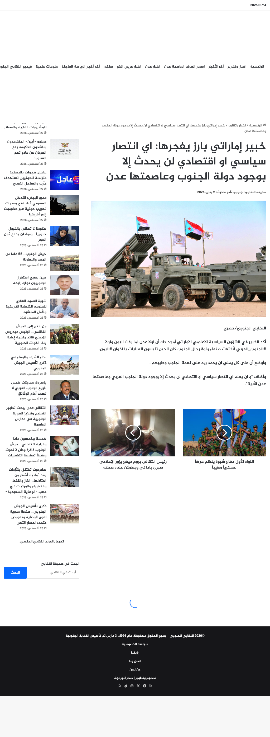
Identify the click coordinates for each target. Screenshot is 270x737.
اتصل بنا (135, 661)
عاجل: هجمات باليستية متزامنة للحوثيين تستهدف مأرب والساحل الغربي (25, 178)
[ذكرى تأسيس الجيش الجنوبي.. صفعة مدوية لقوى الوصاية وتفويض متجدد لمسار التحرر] (64, 513)
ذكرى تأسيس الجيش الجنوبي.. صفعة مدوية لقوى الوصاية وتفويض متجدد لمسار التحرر (28, 514)
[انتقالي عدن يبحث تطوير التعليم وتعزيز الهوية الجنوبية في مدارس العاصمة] (64, 415)
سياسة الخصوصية (135, 644)
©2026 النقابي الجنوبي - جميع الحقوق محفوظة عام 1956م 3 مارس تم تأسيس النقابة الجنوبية (135, 636)
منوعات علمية (47, 67)
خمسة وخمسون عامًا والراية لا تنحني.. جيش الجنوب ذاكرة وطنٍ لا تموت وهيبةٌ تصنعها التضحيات (26, 447)
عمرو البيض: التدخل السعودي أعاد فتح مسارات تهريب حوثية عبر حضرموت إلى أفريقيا (25, 206)
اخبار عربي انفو (129, 67)
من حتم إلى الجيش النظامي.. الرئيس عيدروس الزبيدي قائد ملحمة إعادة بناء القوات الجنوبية (25, 334)
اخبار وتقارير (237, 67)
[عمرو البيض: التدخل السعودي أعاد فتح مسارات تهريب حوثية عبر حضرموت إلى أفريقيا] (64, 205)
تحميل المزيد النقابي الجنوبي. (42, 542)
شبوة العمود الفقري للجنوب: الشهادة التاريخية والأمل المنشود (26, 306)
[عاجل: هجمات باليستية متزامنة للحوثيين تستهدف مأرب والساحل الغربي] (64, 180)
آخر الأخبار (216, 67)
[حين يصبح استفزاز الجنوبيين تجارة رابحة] (64, 285)
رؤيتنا (135, 653)
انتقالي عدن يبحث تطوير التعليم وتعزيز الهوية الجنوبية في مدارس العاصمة (26, 416)
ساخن (108, 67)
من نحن (135, 670)
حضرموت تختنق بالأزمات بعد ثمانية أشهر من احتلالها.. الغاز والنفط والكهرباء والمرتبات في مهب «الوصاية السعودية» (26, 481)
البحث (15, 573)
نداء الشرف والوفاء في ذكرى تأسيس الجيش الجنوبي (28, 362)
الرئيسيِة (257, 67)
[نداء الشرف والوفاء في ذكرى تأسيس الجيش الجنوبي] (64, 365)
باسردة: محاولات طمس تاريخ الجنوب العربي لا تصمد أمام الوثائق (28, 388)
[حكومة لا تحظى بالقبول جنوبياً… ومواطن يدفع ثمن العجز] (64, 236)
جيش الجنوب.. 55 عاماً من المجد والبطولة (26, 257)
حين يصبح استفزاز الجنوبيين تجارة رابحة (29, 280)
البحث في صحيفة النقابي (60, 564)
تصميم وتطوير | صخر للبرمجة (135, 678)
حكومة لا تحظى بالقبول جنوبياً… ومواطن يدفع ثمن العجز (25, 234)
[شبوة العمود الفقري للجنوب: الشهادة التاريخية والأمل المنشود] (64, 308)
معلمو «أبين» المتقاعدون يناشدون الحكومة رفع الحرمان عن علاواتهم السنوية (26, 150)
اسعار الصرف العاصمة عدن (184, 67)
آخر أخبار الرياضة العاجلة (80, 67)
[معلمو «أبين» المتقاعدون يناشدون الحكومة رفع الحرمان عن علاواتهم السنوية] (64, 149)
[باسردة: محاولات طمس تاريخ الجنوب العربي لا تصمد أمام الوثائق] (64, 390)
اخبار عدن (152, 67)
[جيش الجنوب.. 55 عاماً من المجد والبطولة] (64, 261)
